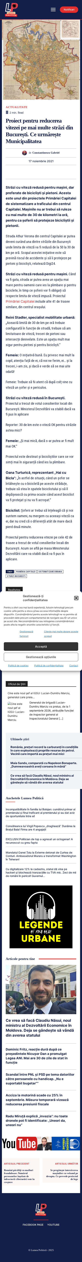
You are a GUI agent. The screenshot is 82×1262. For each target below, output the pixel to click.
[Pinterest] (19, 172)
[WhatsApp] (27, 172)
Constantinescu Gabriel (45, 152)
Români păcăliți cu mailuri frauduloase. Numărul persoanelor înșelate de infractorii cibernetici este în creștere (19, 1176)
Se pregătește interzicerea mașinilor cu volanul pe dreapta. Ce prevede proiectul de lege (62, 1175)
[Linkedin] (36, 172)
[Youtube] (68, 1256)
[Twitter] (10, 172)
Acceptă (41, 646)
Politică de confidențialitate (49, 665)
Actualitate (17, 107)
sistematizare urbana (50, 572)
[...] (61, 718)
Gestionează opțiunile (41, 657)
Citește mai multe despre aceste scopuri (61, 633)
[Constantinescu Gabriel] (25, 153)
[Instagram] (23, 1256)
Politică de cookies (18, 665)
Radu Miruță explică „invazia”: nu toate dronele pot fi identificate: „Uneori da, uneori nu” (37, 1120)
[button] (76, 598)
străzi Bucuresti (16, 576)
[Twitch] (41, 1256)
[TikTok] (32, 1256)
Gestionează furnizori (26, 633)
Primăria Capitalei (25, 572)
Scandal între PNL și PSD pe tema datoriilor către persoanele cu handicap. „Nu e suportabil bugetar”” (40, 1079)
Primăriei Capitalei (20, 301)
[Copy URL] (71, 172)
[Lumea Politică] (41, 1209)
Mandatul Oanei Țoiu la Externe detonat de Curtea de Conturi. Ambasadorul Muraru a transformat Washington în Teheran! (41, 856)
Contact (73, 665)
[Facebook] (14, 1256)
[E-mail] (54, 172)
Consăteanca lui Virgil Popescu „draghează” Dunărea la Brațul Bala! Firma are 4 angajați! (40, 827)
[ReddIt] (45, 172)
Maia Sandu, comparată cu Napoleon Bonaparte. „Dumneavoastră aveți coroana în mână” (43, 764)
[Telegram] (63, 172)
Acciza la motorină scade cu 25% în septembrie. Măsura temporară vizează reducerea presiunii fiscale (37, 1099)
